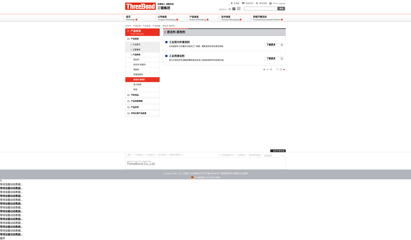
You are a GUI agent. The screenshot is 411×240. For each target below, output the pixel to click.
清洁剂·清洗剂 (168, 26)
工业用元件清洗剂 (179, 42)
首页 (129, 155)
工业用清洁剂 (176, 56)
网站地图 (223, 173)
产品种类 (156, 26)
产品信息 (137, 26)
